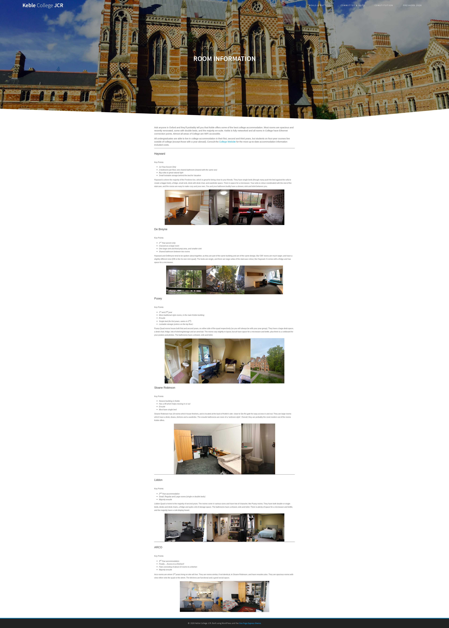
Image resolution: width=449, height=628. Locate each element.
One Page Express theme (250, 623)
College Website (227, 141)
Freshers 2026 (412, 5)
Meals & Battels (320, 5)
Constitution (384, 5)
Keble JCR (42, 5)
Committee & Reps (353, 5)
